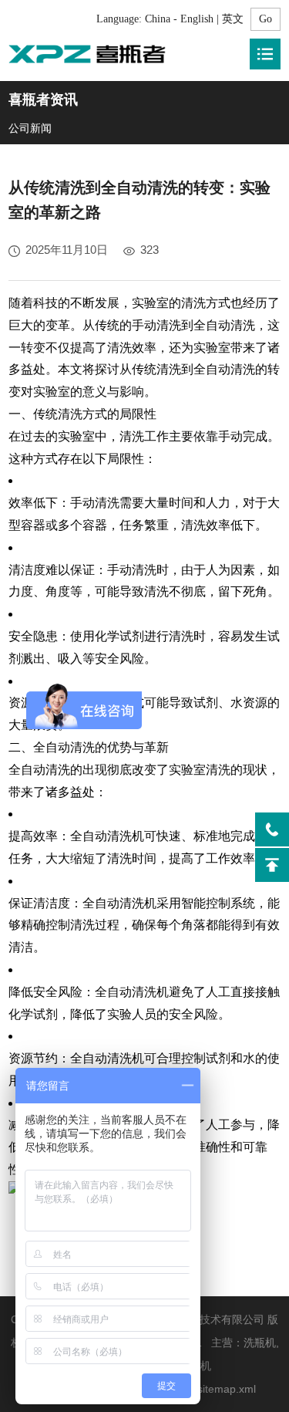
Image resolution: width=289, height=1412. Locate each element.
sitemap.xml (226, 1389)
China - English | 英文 (194, 19)
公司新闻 (30, 128)
